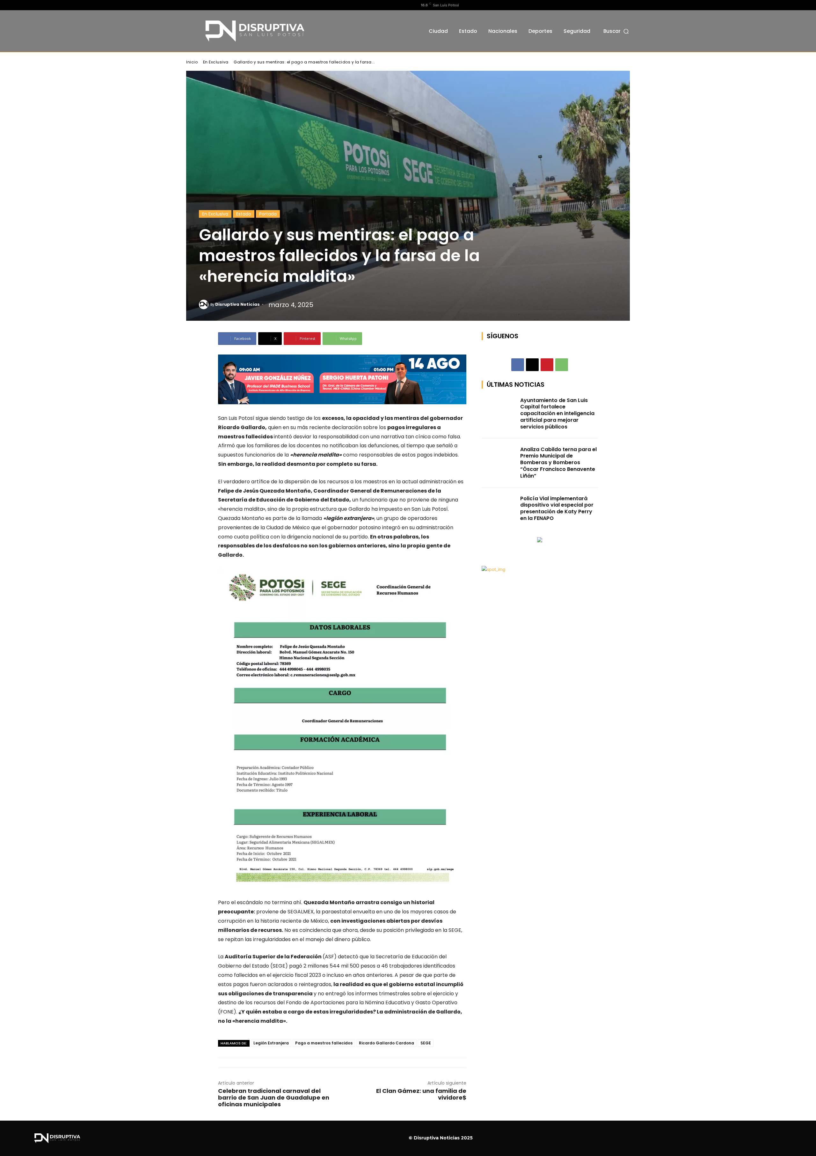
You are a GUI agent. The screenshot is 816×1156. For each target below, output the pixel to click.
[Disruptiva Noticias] (204, 304)
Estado (243, 214)
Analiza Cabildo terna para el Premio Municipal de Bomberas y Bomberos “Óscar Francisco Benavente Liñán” (558, 462)
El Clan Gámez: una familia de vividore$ (421, 1094)
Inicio (192, 62)
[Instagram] (199, 5)
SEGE (425, 1043)
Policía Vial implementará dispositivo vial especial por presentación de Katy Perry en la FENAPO (557, 508)
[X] (210, 5)
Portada (268, 214)
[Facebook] (189, 5)
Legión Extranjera (271, 1043)
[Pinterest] (547, 364)
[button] (616, 31)
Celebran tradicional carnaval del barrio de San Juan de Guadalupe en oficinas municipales (273, 1097)
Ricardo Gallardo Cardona (386, 1043)
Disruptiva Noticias (237, 304)
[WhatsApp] (561, 364)
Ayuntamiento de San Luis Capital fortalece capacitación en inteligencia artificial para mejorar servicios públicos (557, 413)
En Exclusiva (216, 62)
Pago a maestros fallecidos (324, 1043)
